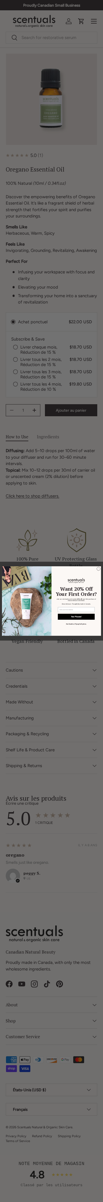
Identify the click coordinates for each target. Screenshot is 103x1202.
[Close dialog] (98, 569)
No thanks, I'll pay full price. (76, 624)
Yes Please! (76, 617)
